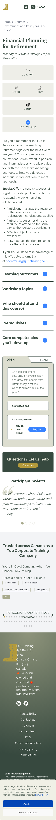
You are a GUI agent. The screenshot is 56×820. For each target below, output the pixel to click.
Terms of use (28, 755)
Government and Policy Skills (22, 26)
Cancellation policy (28, 743)
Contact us (28, 465)
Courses (20, 21)
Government (10, 583)
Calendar (28, 725)
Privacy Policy (41, 795)
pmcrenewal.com (28, 689)
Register (37, 429)
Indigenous (42, 590)
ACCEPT (28, 804)
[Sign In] (26, 7)
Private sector (31, 583)
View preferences (28, 812)
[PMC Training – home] (5, 7)
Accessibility (28, 713)
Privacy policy (28, 749)
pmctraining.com (27, 686)
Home (6, 21)
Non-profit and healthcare (16, 590)
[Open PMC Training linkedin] (18, 703)
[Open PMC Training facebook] (25, 703)
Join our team (28, 731)
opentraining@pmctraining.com (27, 261)
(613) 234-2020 (26, 693)
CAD (42, 6)
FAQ (28, 737)
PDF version (28, 126)
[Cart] (33, 7)
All (6, 597)
